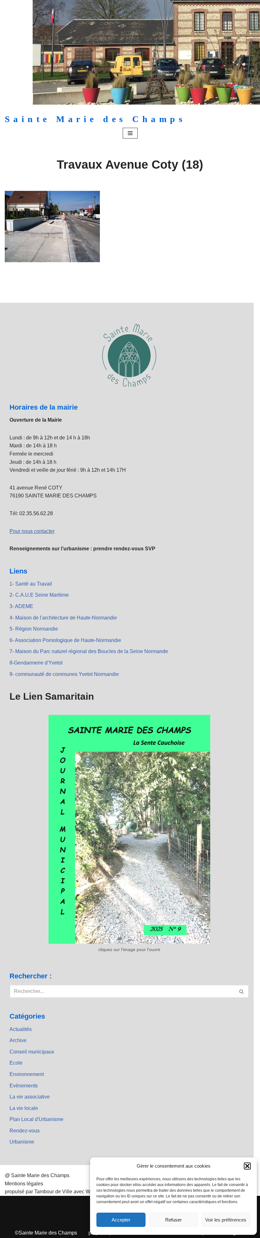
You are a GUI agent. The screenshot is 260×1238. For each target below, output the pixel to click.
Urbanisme (22, 1141)
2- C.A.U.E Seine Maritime (39, 595)
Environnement (27, 1074)
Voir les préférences (225, 1219)
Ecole (16, 1063)
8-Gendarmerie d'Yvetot (36, 662)
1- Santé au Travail (31, 584)
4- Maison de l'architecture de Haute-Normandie (63, 617)
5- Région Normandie (34, 629)
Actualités (21, 1029)
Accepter (121, 1219)
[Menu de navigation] (130, 133)
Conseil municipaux (32, 1051)
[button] (247, 1166)
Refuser (173, 1219)
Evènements (24, 1085)
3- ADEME (21, 606)
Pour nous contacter (32, 531)
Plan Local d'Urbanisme (36, 1119)
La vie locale (24, 1108)
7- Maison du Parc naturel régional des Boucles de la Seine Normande (89, 651)
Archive (18, 1040)
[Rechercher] (242, 991)
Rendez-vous (25, 1130)
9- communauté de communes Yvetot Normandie (64, 674)
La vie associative (30, 1096)
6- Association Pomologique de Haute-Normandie (65, 640)
